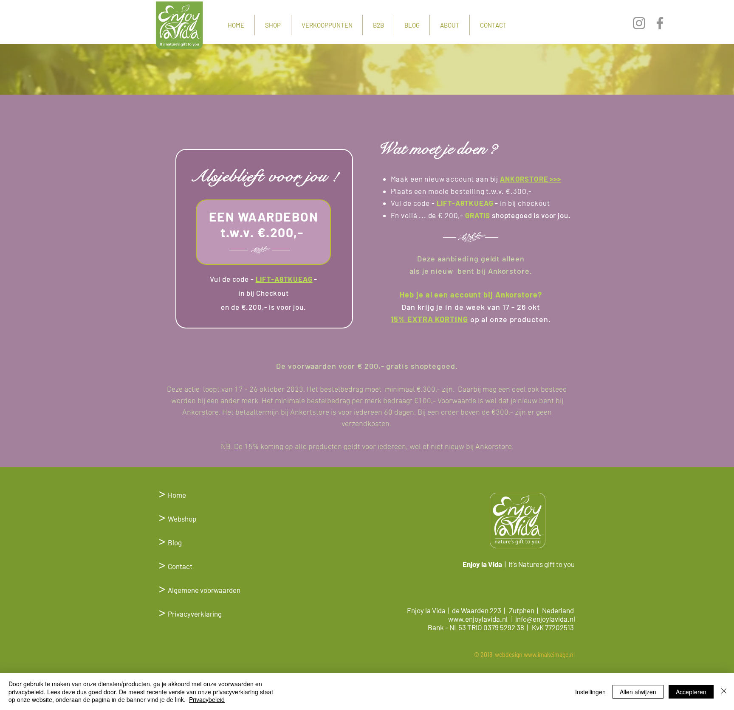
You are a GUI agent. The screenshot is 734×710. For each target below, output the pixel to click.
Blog (170, 542)
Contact (175, 566)
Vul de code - (232, 279)
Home (177, 495)
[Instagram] (639, 23)
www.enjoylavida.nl (478, 619)
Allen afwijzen (638, 692)
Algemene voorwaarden (204, 590)
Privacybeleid (207, 699)
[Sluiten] (724, 691)
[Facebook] (660, 23)
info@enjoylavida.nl (545, 619)
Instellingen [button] (590, 692)
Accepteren (691, 692)
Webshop (177, 518)
